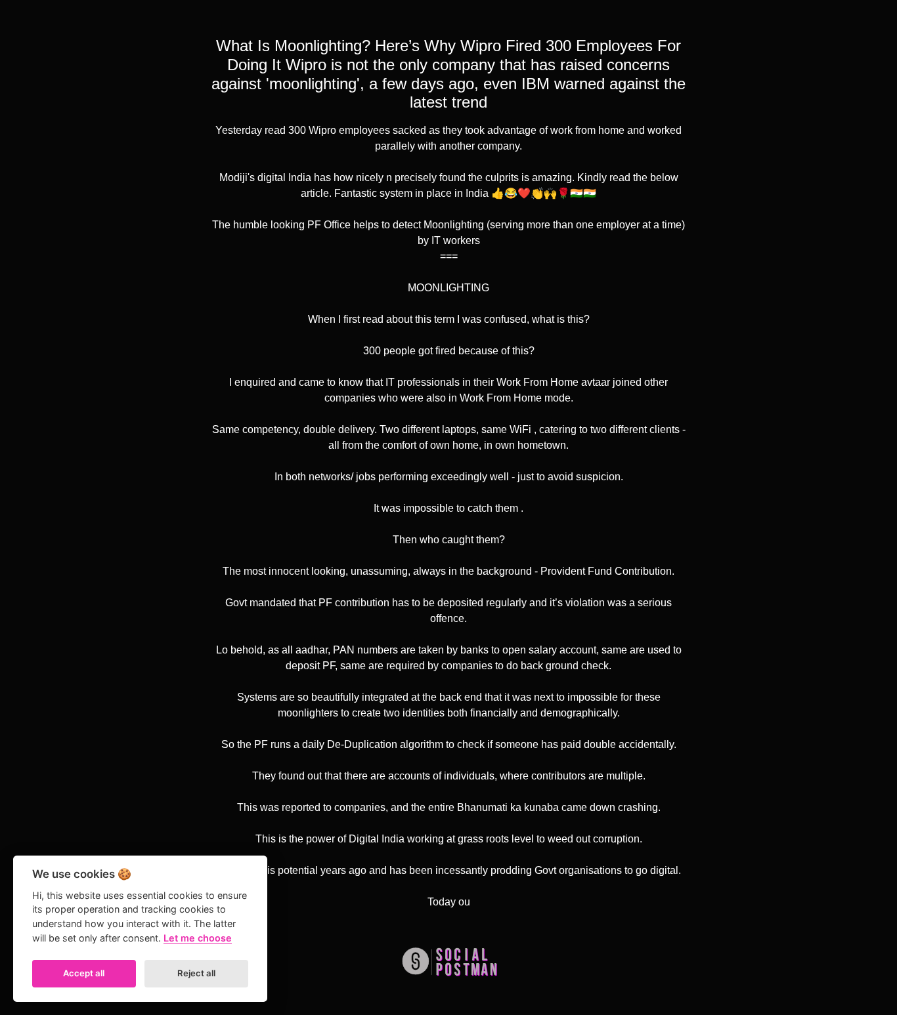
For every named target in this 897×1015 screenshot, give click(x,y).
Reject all (196, 973)
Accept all (83, 973)
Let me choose (198, 937)
